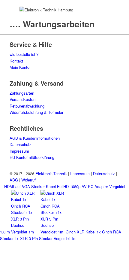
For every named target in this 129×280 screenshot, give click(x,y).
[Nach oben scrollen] (1, 245)
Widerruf (28, 180)
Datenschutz (21, 144)
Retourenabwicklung (27, 106)
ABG (14, 180)
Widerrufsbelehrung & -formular (36, 112)
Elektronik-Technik (51, 173)
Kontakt (16, 61)
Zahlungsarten (22, 93)
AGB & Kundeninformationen (35, 138)
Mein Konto (19, 67)
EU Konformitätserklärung (32, 157)
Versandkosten (22, 99)
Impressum (19, 151)
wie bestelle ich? (24, 54)
